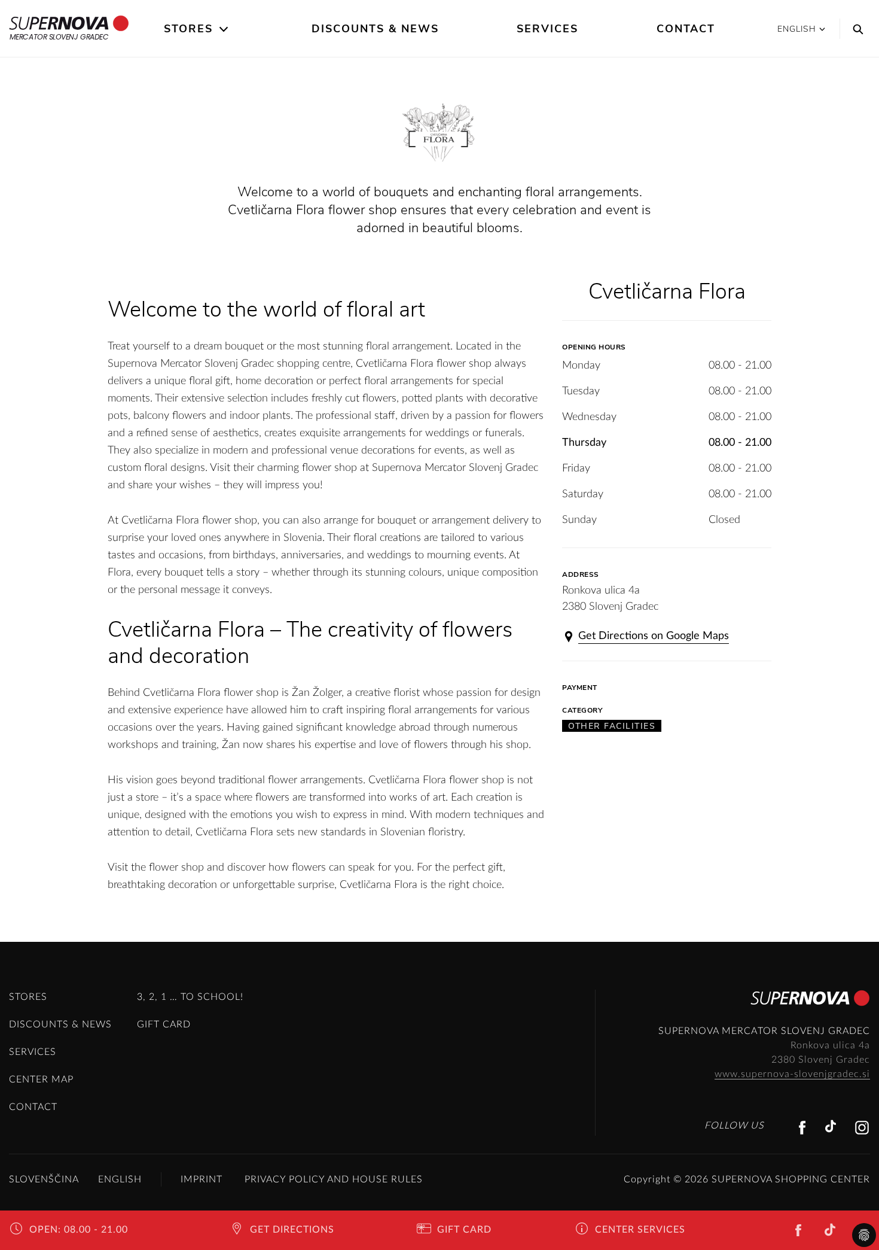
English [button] (796, 29)
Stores (188, 29)
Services (547, 29)
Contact (686, 29)
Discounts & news (375, 29)
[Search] (855, 29)
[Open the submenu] (224, 29)
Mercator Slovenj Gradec (59, 37)
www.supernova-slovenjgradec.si (792, 1074)
